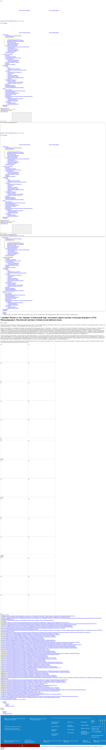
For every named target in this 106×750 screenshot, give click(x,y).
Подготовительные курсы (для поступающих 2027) (18, 46)
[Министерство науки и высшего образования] (61, 741)
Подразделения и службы (13, 76)
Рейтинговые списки (11, 42)
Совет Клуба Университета (13, 60)
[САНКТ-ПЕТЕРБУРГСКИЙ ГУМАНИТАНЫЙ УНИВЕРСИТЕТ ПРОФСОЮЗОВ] (28, 719)
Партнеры (7, 84)
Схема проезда (84, 725)
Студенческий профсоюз (10, 56)
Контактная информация (10, 86)
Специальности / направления (55, 722)
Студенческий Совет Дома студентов (13, 57)
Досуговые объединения (13, 61)
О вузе (6, 66)
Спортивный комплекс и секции (12, 62)
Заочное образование (9, 52)
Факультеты (70, 722)
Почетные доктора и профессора (15, 72)
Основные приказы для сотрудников (15, 82)
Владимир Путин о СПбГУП (14, 68)
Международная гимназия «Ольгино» (16, 77)
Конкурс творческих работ (13, 50)
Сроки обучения (55, 726)
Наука (4, 88)
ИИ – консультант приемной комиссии (8, 122)
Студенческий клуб (9, 58)
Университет (5, 65)
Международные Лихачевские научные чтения (15, 90)
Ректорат (10, 74)
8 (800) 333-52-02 (13, 20)
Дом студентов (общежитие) (13, 43)
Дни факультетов (11, 47)
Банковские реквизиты (10, 85)
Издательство (8, 101)
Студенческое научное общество (12, 93)
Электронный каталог (12, 99)
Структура (7, 71)
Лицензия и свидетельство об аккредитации (17, 69)
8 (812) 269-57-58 (4, 111)
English (5, 23)
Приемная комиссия (9, 36)
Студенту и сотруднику (8, 54)
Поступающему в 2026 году (11, 37)
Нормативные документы (10, 79)
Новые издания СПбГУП (13, 104)
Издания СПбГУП (12, 102)
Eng (1, 1)
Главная (4, 312)
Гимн (9, 67)
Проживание (5, 105)
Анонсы (7, 704)
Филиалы (10, 78)
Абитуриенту (6, 34)
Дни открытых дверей (12, 48)
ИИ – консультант (31, 745)
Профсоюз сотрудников (10, 64)
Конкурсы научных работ (10, 94)
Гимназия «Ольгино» (12, 51)
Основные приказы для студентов (15, 83)
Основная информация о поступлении (15, 40)
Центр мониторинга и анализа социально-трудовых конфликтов (18, 96)
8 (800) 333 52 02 (3, 109)
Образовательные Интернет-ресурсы (15, 98)
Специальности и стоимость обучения (13, 35)
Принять (2, 748)
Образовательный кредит (12, 44)
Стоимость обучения (54, 730)
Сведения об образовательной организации (14, 87)
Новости (5, 313)
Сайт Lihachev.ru (8, 89)
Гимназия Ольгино (85, 728)
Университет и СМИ (9, 706)
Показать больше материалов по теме (8, 698)
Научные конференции (10, 91)
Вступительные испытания (55, 734)
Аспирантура (8, 95)
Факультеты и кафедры (12, 75)
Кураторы (7, 55)
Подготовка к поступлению (11, 45)
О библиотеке (8, 97)
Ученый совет (11, 73)
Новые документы (12, 80)
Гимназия (5, 106)
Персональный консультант (11, 745)
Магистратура (70, 729)
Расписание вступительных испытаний (15, 41)
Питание (7, 63)
